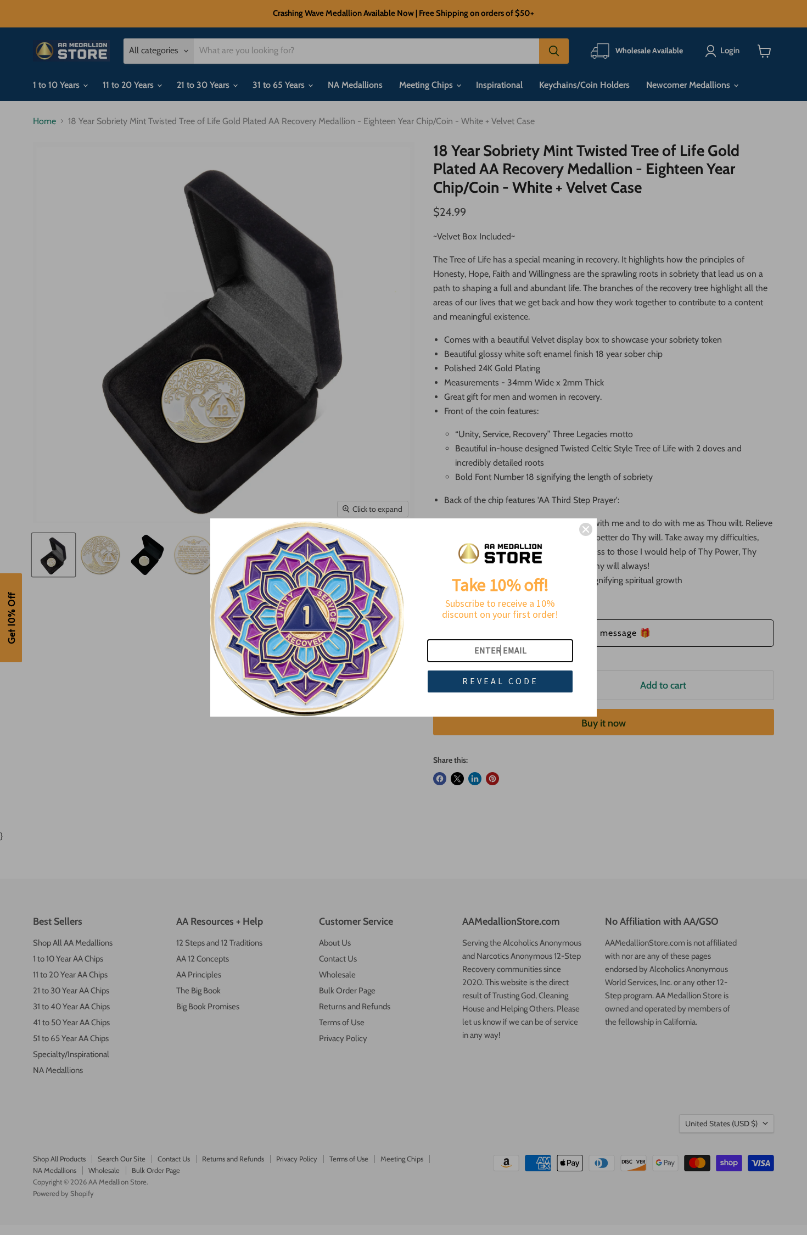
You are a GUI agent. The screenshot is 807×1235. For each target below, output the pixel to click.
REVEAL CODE (500, 680)
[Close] (585, 529)
